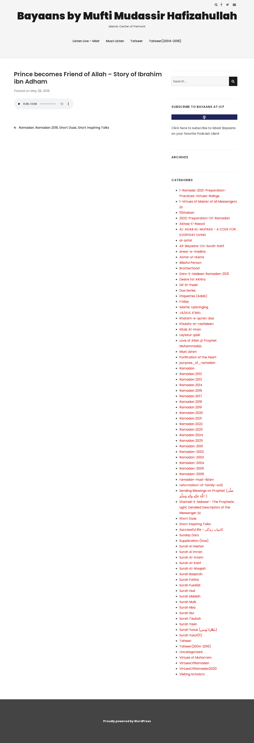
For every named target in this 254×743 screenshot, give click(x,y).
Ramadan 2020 (191, 413)
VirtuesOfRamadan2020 (198, 668)
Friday (184, 301)
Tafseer (136, 41)
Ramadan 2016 (190, 390)
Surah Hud (187, 590)
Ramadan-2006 (191, 474)
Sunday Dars (189, 535)
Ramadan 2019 (190, 407)
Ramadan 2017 (190, 396)
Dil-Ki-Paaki (188, 285)
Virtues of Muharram (195, 657)
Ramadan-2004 (191, 463)
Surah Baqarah (190, 574)
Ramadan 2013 (190, 379)
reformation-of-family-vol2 (201, 485)
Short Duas (67, 127)
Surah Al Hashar (191, 546)
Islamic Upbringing (193, 307)
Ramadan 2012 (190, 374)
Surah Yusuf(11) (190, 635)
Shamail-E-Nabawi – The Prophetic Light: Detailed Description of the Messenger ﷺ (206, 507)
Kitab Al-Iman (190, 329)
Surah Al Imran (190, 552)
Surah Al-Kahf (190, 563)
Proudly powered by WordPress (127, 721)
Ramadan (26, 127)
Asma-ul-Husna (191, 257)
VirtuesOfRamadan (194, 663)
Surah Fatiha (189, 579)
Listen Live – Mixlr (86, 41)
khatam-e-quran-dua (196, 318)
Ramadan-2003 (191, 457)
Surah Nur (186, 613)
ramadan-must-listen (196, 479)
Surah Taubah (190, 618)
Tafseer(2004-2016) (165, 41)
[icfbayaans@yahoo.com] (234, 4)
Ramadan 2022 (191, 424)
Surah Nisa (187, 607)
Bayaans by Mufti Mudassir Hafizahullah (127, 16)
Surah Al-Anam (191, 557)
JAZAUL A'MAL (190, 312)
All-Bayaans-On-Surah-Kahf (201, 246)
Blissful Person (190, 262)
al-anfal (185, 240)
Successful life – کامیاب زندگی (201, 529)
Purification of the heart (197, 357)
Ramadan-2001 (191, 446)
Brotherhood (189, 268)
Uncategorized (190, 652)
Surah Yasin (188, 624)
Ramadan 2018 (46, 127)
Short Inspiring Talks (93, 127)
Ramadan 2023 (191, 429)
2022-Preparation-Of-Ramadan (204, 218)
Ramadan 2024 (191, 435)
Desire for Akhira (192, 279)
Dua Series (187, 290)
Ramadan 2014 (190, 385)
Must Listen (115, 41)
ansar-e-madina (192, 251)
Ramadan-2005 (191, 468)
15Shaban (186, 212)
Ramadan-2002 (191, 451)
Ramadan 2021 (190, 418)
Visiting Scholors (192, 674)
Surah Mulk (187, 602)
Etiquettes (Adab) (193, 296)
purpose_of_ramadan (197, 362)
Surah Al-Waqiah (192, 568)
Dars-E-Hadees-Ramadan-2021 (204, 273)
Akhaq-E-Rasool (192, 223)
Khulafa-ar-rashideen (196, 324)
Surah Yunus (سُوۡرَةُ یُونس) (198, 629)
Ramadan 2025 (191, 440)
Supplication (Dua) (194, 540)
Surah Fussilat (190, 585)
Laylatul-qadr (189, 335)
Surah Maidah (189, 596)
